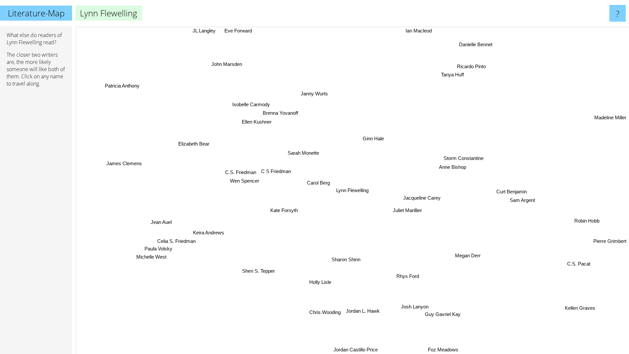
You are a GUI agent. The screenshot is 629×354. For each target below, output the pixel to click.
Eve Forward (237, 30)
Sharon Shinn (345, 260)
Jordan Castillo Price (355, 349)
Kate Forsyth (284, 210)
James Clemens (124, 162)
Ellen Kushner (257, 121)
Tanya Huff (452, 75)
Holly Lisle (323, 282)
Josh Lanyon (411, 309)
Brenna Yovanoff (280, 113)
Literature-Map (36, 13)
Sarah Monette (303, 153)
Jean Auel (161, 222)
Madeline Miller (610, 117)
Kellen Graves (581, 307)
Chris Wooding (323, 312)
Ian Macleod (423, 30)
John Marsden (226, 64)
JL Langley (205, 30)
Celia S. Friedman (176, 240)
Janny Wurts (314, 94)
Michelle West (150, 256)
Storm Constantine (464, 159)
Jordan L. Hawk (361, 311)
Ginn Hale (373, 139)
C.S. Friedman (240, 172)
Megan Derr (468, 255)
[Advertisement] (36, 192)
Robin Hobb (586, 221)
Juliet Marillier (407, 210)
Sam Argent (522, 203)
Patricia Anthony (123, 85)
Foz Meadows (441, 349)
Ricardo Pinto (472, 66)
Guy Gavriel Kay (447, 310)
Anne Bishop (452, 167)
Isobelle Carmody (251, 104)
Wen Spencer (244, 181)
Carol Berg (318, 183)
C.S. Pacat (579, 263)
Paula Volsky (157, 247)
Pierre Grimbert (609, 235)
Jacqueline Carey (422, 198)
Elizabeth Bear (194, 142)
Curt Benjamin (512, 194)
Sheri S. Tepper (258, 271)
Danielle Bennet (474, 44)
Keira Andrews (208, 231)
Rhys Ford (406, 277)
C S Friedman (276, 171)
